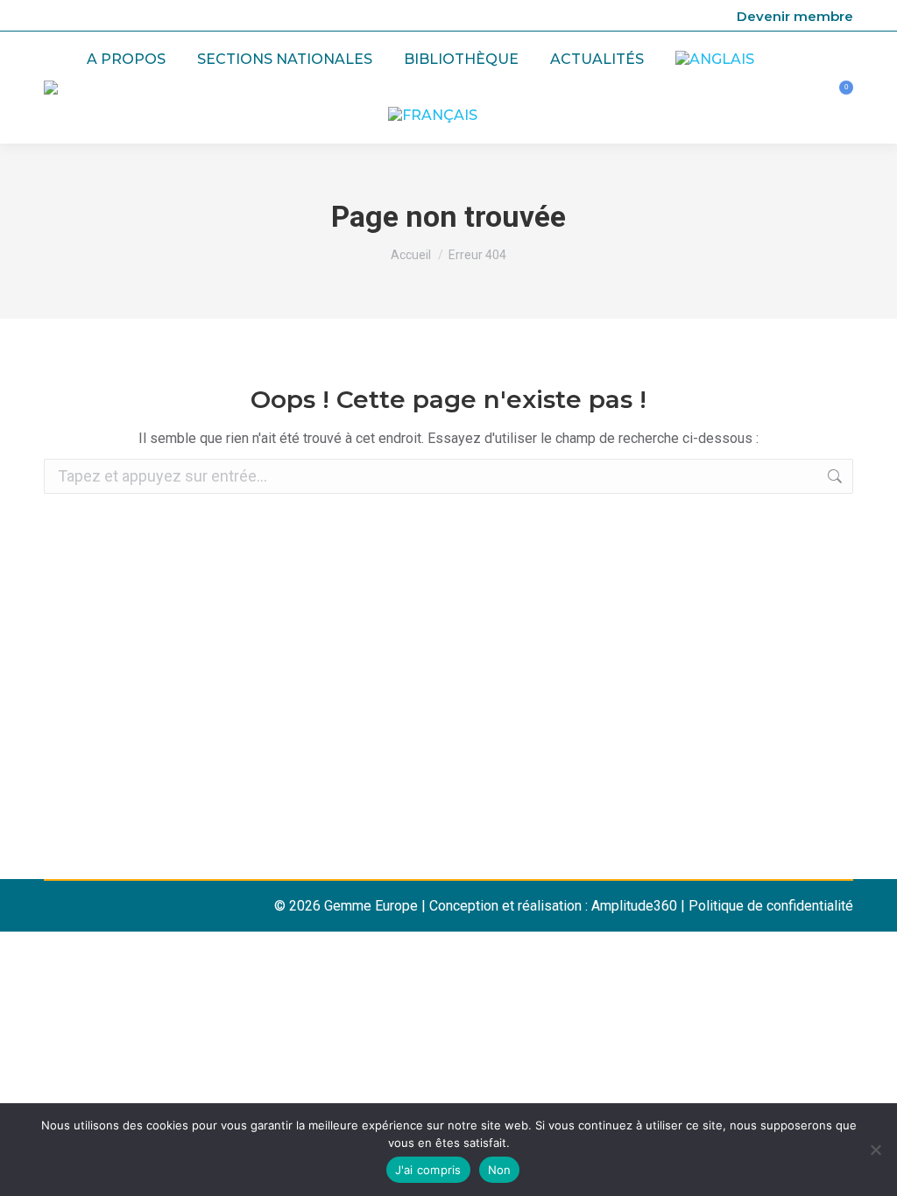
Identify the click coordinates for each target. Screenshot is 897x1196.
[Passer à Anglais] (715, 59)
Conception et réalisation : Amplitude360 (553, 905)
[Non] (875, 1149)
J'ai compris (428, 1170)
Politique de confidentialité (771, 905)
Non (500, 1170)
